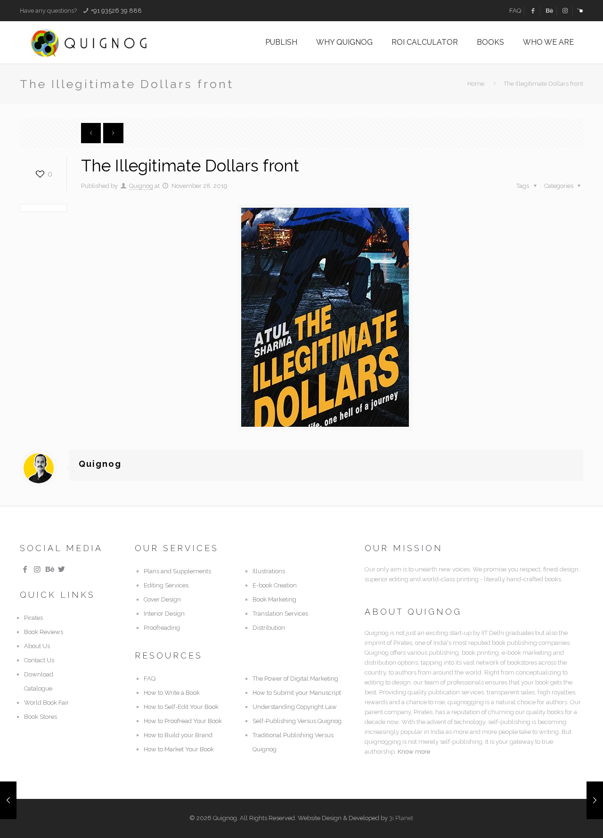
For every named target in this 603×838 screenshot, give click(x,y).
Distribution (269, 627)
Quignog (141, 185)
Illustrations (269, 571)
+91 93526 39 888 (116, 10)
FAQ (515, 10)
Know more (414, 751)
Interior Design (164, 613)
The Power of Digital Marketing (295, 678)
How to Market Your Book (179, 749)
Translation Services (280, 613)
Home (475, 83)
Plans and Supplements (177, 571)
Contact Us (39, 660)
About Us (37, 646)
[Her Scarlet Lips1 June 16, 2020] (595, 800)
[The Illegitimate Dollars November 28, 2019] (8, 800)
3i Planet (401, 818)
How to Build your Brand (178, 735)
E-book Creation (275, 585)
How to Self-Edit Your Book (181, 706)
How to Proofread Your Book (183, 720)
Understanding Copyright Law (295, 706)
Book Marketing (274, 599)
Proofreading (162, 627)
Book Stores (40, 716)
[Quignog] (104, 42)
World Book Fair (46, 702)
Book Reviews (43, 631)
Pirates (33, 617)
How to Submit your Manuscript (297, 692)
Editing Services (166, 585)
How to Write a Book (172, 692)
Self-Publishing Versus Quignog (297, 720)
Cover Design (162, 599)
